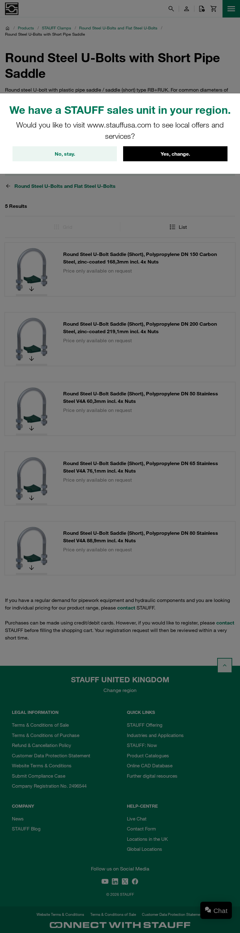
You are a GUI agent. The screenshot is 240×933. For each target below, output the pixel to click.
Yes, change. (175, 154)
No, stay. (65, 154)
